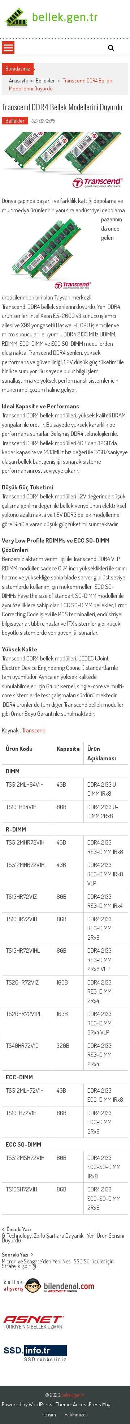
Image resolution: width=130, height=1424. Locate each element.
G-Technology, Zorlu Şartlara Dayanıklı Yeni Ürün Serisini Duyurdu (63, 1238)
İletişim (49, 1414)
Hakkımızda (76, 1414)
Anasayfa (18, 80)
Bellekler (45, 80)
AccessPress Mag (91, 1404)
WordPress (41, 1404)
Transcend (34, 730)
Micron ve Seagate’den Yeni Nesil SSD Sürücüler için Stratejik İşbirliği (58, 1264)
